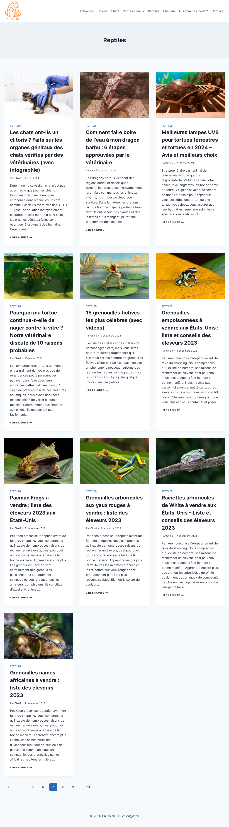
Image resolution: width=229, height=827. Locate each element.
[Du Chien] (13, 11)
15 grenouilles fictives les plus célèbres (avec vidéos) (114, 320)
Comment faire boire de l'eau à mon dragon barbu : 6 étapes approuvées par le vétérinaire (113, 147)
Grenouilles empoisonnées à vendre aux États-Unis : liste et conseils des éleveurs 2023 (190, 328)
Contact (217, 11)
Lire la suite (21, 237)
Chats (115, 11)
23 (88, 787)
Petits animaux (133, 11)
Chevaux (169, 11)
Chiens (102, 11)
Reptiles (153, 11)
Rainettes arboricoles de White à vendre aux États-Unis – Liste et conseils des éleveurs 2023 (189, 513)
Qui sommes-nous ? (193, 11)
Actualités (86, 11)
